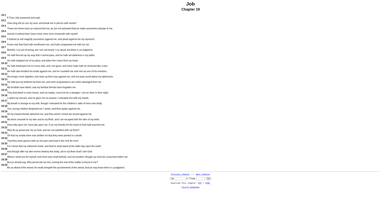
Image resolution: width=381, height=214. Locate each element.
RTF (200, 183)
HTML (207, 183)
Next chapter (203, 174)
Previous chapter (180, 174)
